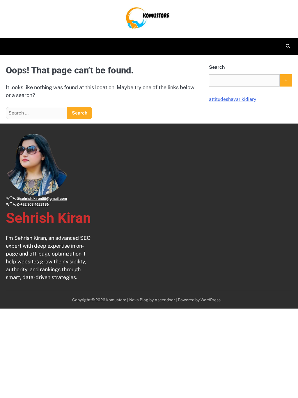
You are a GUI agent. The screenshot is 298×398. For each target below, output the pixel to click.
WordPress (211, 299)
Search (217, 67)
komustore (116, 299)
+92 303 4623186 (34, 204)
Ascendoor (165, 299)
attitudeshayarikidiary (232, 99)
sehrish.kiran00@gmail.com (43, 198)
